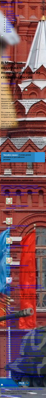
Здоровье (10, 24)
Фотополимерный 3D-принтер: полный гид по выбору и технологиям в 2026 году (25, 331)
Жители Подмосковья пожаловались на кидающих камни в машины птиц (21, 187)
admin (13, 83)
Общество (10, 18)
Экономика (11, 20)
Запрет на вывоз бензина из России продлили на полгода (21, 372)
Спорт (9, 31)
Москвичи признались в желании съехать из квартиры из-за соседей (25, 368)
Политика (10, 13)
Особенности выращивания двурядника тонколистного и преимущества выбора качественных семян (23, 341)
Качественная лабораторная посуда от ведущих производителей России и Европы (25, 287)
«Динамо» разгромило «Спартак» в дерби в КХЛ (19, 193)
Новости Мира (7, 6)
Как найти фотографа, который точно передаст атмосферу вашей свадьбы (22, 347)
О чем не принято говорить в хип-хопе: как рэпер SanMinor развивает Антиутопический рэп (25, 357)
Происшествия (12, 15)
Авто (8, 29)
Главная (9, 11)
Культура (10, 27)
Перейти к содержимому (12, 2)
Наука (8, 22)
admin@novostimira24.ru (11, 396)
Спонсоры (10, 321)
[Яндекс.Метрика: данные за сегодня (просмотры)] (9, 385)
